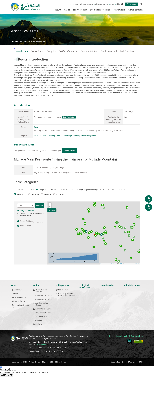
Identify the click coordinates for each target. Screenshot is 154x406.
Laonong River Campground (84, 135)
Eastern (39, 324)
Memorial (47, 194)
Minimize (52, 210)
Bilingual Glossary (86, 4)
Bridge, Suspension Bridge (87, 189)
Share (44, 37)
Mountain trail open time (21, 306)
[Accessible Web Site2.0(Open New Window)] (138, 341)
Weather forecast (20, 301)
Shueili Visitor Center (44, 296)
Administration (135, 9)
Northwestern (41, 316)
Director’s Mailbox (101, 4)
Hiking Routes (80, 9)
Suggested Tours (24, 144)
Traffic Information (68, 51)
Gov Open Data (137, 336)
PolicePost (60, 194)
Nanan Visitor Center (44, 309)
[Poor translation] (10, 375)
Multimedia (119, 9)
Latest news (17, 290)
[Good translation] (3, 375)
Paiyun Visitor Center (44, 313)
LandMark (35, 194)
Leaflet (101, 263)
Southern (39, 320)
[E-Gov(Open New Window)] (129, 341)
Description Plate (118, 189)
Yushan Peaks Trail (39, 41)
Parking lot (20, 189)
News (58, 9)
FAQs (112, 4)
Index (16, 41)
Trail (104, 189)
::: (69, 3)
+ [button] (49, 204)
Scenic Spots (37, 51)
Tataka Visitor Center (44, 299)
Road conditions (19, 297)
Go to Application (69, 117)
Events (15, 294)
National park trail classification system (66, 295)
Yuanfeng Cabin (54, 135)
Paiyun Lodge (66, 135)
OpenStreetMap (112, 263)
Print (39, 37)
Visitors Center (67, 189)
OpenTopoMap (131, 263)
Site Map (75, 4)
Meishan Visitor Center (42, 304)
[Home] (25, 7)
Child (118, 4)
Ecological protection (100, 9)
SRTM (121, 263)
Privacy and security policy (117, 336)
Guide (67, 9)
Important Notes (89, 51)
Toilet (32, 189)
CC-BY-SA (137, 263)
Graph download (108, 51)
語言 (132, 4)
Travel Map (41, 344)
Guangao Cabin (40, 135)
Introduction (22, 51)
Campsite (51, 51)
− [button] (49, 206)
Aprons (53, 189)
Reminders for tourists (41, 291)
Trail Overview (127, 51)
